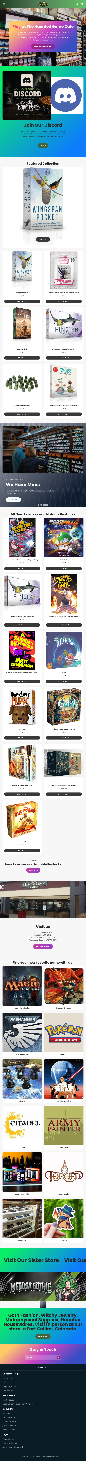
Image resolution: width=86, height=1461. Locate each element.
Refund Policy (9, 1390)
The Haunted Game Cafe (38, 1456)
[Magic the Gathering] (22, 988)
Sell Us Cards (8, 1400)
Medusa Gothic (9, 1429)
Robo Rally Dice (63, 545)
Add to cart (22, 301)
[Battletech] (22, 1081)
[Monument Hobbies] (22, 1174)
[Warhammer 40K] (22, 1035)
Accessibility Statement (13, 1447)
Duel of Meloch (22, 334)
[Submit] (59, 1357)
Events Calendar (10, 1421)
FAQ (4, 1382)
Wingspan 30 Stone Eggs (22, 391)
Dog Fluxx (22, 714)
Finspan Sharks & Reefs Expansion (63, 334)
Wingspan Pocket (22, 278)
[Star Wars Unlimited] (63, 1081)
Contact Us (7, 1378)
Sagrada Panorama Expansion (22, 771)
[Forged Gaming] (63, 1174)
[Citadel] (22, 1128)
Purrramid (22, 827)
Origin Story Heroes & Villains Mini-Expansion (63, 278)
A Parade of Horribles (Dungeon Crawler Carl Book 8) (22, 658)
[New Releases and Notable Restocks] (33, 866)
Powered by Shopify (56, 1456)
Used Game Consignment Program (18, 1404)
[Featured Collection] (43, 207)
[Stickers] (63, 1221)
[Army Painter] (63, 1128)
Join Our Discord (10, 1425)
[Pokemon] (63, 1035)
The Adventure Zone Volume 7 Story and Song (22, 545)
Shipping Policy (9, 1386)
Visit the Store (9, 1417)
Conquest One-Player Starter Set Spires (63, 771)
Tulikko (63, 658)
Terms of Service (10, 1443)
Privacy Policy (9, 1439)
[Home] (43, 4)
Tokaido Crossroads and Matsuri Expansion (63, 391)
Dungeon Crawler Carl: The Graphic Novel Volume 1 (63, 601)
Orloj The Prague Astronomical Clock (63, 714)
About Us (7, 1413)
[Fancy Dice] (22, 1221)
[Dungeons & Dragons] (63, 988)
